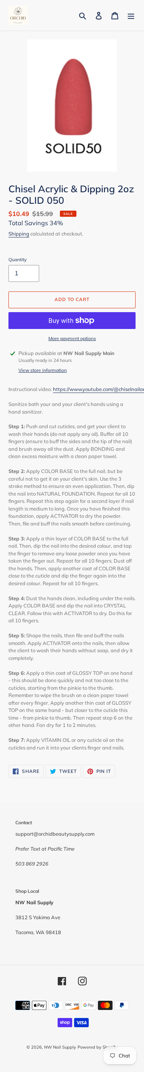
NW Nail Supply (60, 1047)
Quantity (17, 259)
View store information (42, 370)
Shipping (18, 234)
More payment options (72, 338)
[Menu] (131, 15)
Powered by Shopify (98, 1047)
